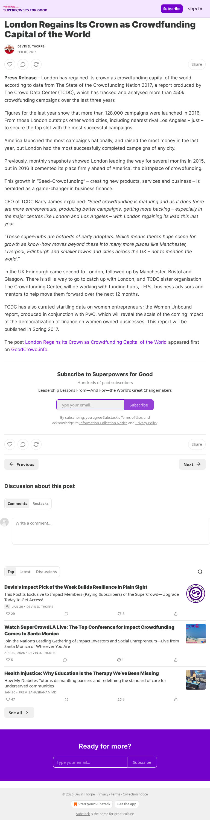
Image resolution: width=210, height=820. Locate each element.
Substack (83, 814)
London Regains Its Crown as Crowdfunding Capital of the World (96, 342)
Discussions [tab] (46, 571)
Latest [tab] (25, 571)
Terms (115, 794)
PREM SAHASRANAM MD (38, 692)
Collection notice (135, 794)
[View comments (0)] (23, 64)
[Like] (9, 64)
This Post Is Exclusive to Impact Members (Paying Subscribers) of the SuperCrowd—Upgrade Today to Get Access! (91, 596)
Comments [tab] (17, 503)
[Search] (200, 571)
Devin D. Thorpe (31, 46)
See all (15, 712)
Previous (25, 464)
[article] (105, 600)
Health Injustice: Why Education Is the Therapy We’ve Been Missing (81, 673)
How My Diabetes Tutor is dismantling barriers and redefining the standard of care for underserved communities (85, 683)
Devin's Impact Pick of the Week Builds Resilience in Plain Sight (75, 587)
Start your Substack (94, 804)
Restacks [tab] (40, 503)
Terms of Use (131, 417)
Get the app (126, 804)
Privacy (102, 794)
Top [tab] (11, 571)
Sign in (195, 8)
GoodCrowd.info (29, 349)
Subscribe (171, 8)
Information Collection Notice (103, 422)
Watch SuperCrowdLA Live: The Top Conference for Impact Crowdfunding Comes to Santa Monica (89, 630)
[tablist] (28, 503)
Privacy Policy (146, 422)
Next (188, 464)
